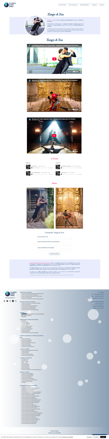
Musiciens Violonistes (25, 368)
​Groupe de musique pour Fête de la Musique (30, 402)
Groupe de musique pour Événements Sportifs (30, 401)
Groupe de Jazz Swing (25, 343)
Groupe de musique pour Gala (27, 403)
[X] (16, 301)
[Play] (32, 167)
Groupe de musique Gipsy (26, 377)
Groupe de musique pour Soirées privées (29, 420)
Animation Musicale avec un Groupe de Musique (30, 303)
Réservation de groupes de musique (28, 308)
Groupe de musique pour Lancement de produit (30, 408)
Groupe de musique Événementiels (28, 298)
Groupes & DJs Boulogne (26, 327)
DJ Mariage (23, 320)
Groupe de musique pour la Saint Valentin (29, 411)
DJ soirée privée (24, 324)
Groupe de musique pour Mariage (28, 410)
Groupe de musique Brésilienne (27, 374)
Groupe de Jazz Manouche (26, 339)
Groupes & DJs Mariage (26, 329)
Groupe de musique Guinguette (27, 378)
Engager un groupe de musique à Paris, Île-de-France (31, 296)
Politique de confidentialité (68, 437)
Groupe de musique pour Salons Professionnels (30, 415)
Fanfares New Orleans (25, 338)
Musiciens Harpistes (25, 366)
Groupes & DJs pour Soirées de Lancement (29, 332)
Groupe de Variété (25, 352)
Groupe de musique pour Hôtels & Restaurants (30, 406)
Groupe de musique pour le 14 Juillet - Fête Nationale (31, 412)
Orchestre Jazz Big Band (26, 345)
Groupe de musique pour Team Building (29, 422)
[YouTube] (7, 301)
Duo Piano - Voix (24, 360)
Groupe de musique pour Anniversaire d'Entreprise (31, 391)
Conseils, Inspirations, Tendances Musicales (32, 313)
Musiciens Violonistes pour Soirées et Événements (31, 369)
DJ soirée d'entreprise (25, 323)
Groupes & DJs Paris (25, 331)
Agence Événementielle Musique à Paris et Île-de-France (32, 293)
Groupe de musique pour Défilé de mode (29, 398)
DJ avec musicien (24, 322)
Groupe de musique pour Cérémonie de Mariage (30, 393)
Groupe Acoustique (25, 365)
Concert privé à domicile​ (26, 386)
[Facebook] (10, 301)
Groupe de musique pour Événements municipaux (31, 399)
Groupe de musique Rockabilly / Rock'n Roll (29, 350)
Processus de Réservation (26, 297)
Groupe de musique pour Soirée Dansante (29, 418)
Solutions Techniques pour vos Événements (29, 309)
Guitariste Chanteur (25, 364)
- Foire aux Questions (26, 315)
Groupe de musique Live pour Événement (29, 305)
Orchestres (23, 382)
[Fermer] (107, 437)
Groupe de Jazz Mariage (26, 341)
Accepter (103, 437)
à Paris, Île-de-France (33, 294)
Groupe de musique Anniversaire (27, 390)
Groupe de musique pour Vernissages (28, 423)
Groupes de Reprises (25, 351)
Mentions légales (54, 430)
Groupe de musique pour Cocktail (28, 394)
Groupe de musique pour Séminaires (28, 416)
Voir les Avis (23, 316)
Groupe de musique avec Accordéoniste (29, 379)
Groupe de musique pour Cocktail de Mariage (30, 395)
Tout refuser (96, 437)
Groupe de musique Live (26, 304)
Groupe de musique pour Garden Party (29, 404)
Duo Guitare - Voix (24, 359)
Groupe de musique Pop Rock (27, 354)
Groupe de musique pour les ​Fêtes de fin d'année (31, 414)
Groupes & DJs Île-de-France (27, 328)
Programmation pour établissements (28, 306)
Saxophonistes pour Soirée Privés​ (28, 346)
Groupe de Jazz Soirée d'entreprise (28, 342)
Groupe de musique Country (26, 381)
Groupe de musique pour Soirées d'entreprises (30, 419)
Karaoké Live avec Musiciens (27, 326)
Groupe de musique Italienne (27, 375)
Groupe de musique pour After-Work (28, 389)
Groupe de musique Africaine (27, 373)
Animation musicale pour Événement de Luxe (30, 388)
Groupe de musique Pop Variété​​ (27, 355)
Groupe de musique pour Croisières (28, 397)
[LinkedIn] (13, 301)
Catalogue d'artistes (25, 294)
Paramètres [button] (89, 437)
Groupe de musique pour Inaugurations (29, 407)
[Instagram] (4, 301)
